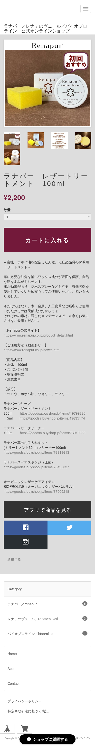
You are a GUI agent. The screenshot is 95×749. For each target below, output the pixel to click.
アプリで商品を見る (47, 509)
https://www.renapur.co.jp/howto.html (32, 349)
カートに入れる (48, 240)
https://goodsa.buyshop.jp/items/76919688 (53, 432)
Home (12, 653)
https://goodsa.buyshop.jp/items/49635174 (52, 418)
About (12, 668)
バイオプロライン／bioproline (47, 633)
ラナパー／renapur (47, 603)
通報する (14, 559)
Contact (13, 683)
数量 (7, 209)
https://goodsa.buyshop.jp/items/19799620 (53, 413)
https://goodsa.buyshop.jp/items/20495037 (36, 466)
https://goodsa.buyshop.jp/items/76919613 (36, 452)
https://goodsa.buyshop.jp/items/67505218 (36, 491)
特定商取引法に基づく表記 (28, 710)
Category (15, 588)
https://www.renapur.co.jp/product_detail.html (38, 335)
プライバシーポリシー (25, 700)
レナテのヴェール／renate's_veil (47, 618)
